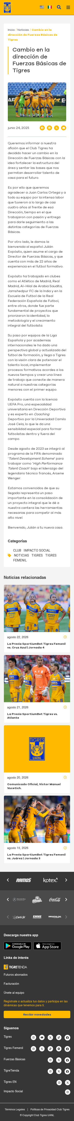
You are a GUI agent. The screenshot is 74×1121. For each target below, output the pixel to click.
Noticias (23, 30)
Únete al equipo (14, 992)
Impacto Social (37, 550)
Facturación (11, 983)
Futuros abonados (16, 974)
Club (17, 550)
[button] (42, 127)
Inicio (11, 30)
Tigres (37, 555)
